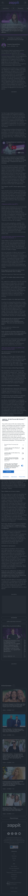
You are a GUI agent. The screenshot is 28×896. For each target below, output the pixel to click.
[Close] (25, 419)
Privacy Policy (22, 476)
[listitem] (14, 445)
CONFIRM (8, 471)
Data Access (14, 476)
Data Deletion (6, 476)
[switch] (22, 448)
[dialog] (14, 448)
